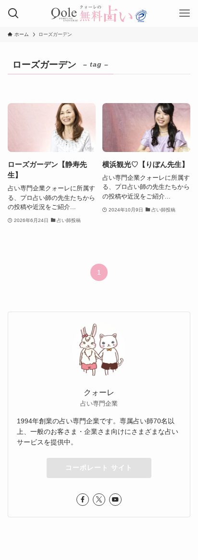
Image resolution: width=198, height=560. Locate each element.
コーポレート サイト (99, 467)
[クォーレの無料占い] (99, 13)
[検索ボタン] (13, 13)
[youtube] (115, 499)
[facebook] (82, 499)
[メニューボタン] (184, 13)
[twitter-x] (99, 499)
